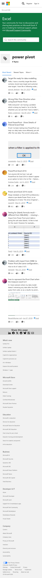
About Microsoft (7, 533)
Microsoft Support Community (18, 30)
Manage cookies (7, 569)
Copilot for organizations (10, 355)
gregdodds (12, 161)
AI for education (7, 444)
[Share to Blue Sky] (25, 333)
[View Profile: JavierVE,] (4, 193)
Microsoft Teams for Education (11, 425)
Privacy (25, 567)
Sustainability (6, 556)
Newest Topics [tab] (19, 72)
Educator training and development (13, 437)
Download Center (8, 384)
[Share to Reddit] (21, 333)
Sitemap (5, 567)
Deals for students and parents (11, 440)
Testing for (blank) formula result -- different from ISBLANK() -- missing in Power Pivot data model (23, 213)
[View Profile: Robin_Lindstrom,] (4, 101)
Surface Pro (6, 344)
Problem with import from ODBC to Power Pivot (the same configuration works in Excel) (23, 262)
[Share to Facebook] (13, 333)
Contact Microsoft (15, 567)
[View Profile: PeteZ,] (4, 214)
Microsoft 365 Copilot (9, 478)
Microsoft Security (8, 459)
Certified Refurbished (9, 400)
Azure (4, 492)
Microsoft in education (9, 418)
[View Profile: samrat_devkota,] (4, 80)
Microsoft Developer (8, 496)
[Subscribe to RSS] (29, 333)
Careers (5, 529)
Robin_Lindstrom (14, 113)
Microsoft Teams (7, 474)
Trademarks (28, 569)
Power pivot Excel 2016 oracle (20, 192)
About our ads (25, 572)
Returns (5, 392)
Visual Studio (6, 519)
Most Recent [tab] (6, 72)
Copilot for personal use (9, 359)
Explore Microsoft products (10, 366)
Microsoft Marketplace (9, 511)
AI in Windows (7, 362)
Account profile (7, 381)
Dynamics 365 (7, 463)
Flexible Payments (8, 407)
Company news (7, 537)
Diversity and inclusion (9, 548)
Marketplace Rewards (9, 515)
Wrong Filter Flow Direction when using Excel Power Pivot (21, 100)
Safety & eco (6, 572)
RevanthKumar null (15, 318)
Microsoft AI (6, 455)
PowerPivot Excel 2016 (17, 171)
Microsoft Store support (9, 388)
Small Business (7, 481)
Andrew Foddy (13, 182)
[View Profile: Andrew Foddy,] (4, 172)
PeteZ (10, 251)
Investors (5, 544)
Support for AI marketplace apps (12, 504)
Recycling (15, 572)
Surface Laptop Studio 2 (9, 351)
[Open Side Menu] (3, 3)
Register (29, 3)
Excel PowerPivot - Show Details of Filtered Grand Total (22, 123)
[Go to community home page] (8, 3)
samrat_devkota (13, 89)
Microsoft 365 (6, 10)
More (28, 72)
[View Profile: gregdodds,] (4, 124)
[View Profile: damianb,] (4, 262)
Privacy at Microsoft (8, 541)
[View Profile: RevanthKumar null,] (4, 281)
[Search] (23, 3)
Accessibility (6, 552)
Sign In (36, 3)
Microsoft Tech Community (10, 507)
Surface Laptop (7, 347)
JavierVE (11, 203)
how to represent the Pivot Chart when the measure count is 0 (23, 280)
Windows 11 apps (8, 370)
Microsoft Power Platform (10, 470)
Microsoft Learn (7, 500)
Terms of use (18, 569)
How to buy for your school (10, 433)
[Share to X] (17, 333)
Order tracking (7, 396)
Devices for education (9, 422)
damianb (11, 269)
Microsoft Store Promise (9, 403)
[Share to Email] (32, 333)
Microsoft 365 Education (10, 429)
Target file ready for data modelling (22, 78)
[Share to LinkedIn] (9, 333)
